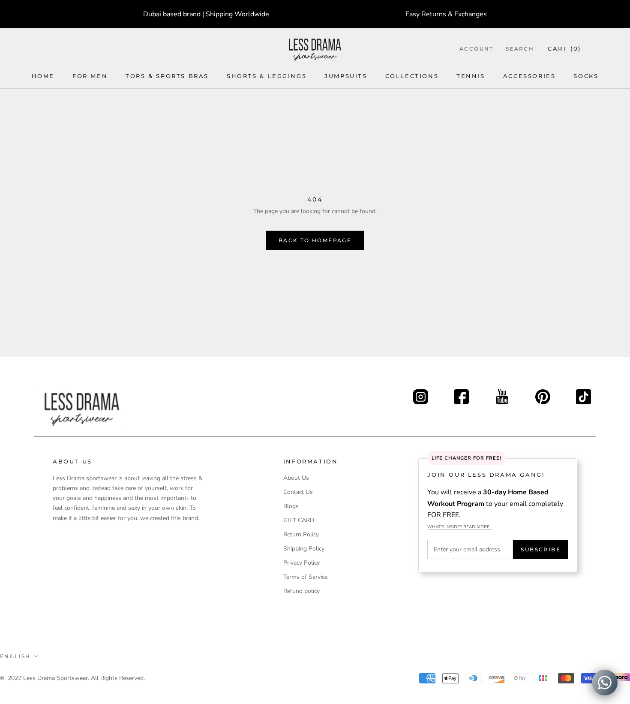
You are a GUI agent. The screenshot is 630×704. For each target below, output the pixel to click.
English (15, 656)
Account (476, 48)
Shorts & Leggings (266, 75)
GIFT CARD (298, 520)
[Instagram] (420, 394)
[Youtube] (502, 394)
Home (43, 75)
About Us (296, 478)
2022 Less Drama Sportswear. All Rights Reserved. (76, 678)
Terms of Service (305, 577)
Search (520, 48)
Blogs (291, 506)
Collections (412, 75)
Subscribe (541, 549)
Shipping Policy (303, 549)
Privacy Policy (301, 563)
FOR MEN (90, 75)
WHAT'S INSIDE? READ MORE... (459, 527)
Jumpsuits (345, 75)
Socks (585, 75)
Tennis (470, 75)
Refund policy (301, 591)
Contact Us (298, 492)
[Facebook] (461, 394)
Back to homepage (315, 240)
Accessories (529, 75)
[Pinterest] (542, 394)
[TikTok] (583, 394)
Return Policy (301, 534)
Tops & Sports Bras (167, 75)
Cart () (564, 48)
